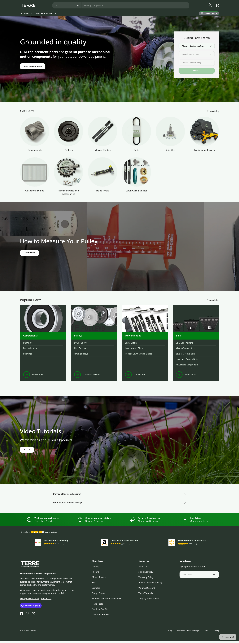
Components (35, 150)
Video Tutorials (145, 593)
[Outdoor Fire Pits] (34, 172)
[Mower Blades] (102, 131)
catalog (54, 590)
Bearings (27, 342)
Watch (27, 449)
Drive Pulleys (80, 342)
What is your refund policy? (67, 502)
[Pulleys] (68, 131)
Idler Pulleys (80, 348)
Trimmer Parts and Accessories (68, 192)
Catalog (24, 13)
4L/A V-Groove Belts (185, 348)
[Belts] (136, 131)
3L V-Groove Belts (184, 342)
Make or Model (44, 13)
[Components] (34, 131)
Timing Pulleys (81, 353)
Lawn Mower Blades (134, 348)
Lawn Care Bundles (136, 190)
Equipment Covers (204, 150)
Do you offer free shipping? (67, 493)
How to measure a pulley (150, 582)
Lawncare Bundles (100, 614)
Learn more (29, 252)
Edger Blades (131, 342)
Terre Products (30, 631)
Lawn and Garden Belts (187, 359)
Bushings (27, 353)
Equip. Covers (98, 593)
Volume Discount (146, 587)
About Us (142, 566)
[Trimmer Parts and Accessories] (68, 172)
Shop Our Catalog (33, 66)
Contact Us (46, 598)
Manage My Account (29, 598)
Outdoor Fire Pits (34, 190)
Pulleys (69, 150)
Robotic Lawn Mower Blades (138, 353)
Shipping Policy (145, 571)
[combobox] (120, 5)
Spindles (170, 150)
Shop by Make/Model (148, 598)
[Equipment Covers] (204, 131)
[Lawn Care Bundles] (136, 172)
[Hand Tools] (102, 172)
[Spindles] (170, 131)
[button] (217, 5)
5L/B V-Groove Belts (185, 353)
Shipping (216, 631)
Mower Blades (103, 150)
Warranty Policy (146, 577)
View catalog (213, 111)
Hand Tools (102, 190)
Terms (206, 631)
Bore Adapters (30, 348)
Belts (136, 150)
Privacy (169, 631)
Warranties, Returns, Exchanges (188, 631)
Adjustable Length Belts (187, 364)
